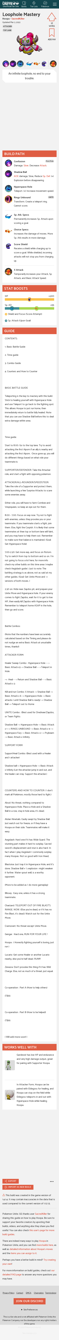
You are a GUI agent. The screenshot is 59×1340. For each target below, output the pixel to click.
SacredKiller (18, 19)
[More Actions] (52, 1181)
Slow (26, 166)
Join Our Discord (29, 1301)
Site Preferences (30, 1310)
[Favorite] (52, 32)
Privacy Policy (8, 1293)
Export (12, 1181)
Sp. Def (46, 176)
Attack (43, 166)
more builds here (44, 1245)
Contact (19, 1293)
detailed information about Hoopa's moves (31, 1249)
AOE (16, 176)
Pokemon (45, 6)
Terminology (50, 1293)
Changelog (39, 1293)
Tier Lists (34, 6)
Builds (23, 6)
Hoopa (42, 1241)
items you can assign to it (24, 1253)
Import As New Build (19, 1187)
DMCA (28, 1293)
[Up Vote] (52, 16)
